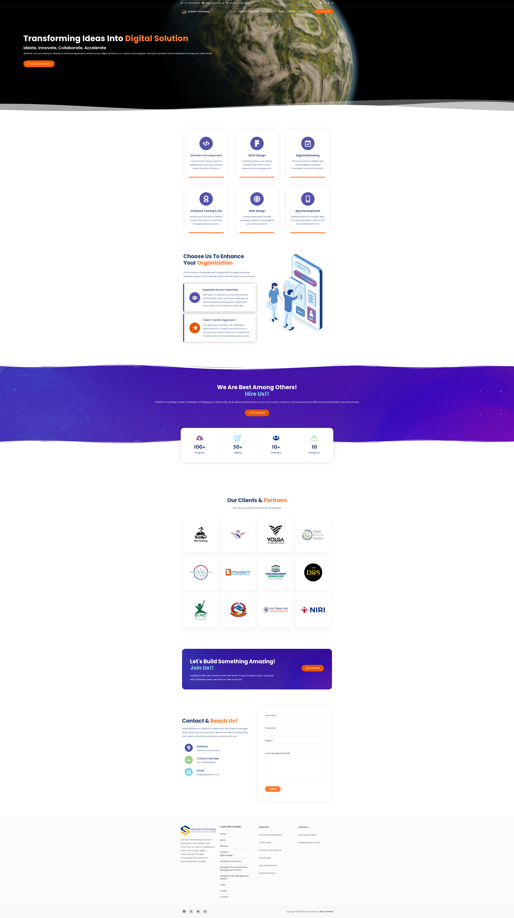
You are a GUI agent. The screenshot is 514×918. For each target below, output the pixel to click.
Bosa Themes (326, 911)
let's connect (257, 412)
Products (267, 11)
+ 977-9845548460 (191, 3)
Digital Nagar (226, 855)
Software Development (206, 155)
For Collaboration (39, 63)
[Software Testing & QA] (206, 199)
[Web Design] (257, 199)
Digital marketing (308, 155)
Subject (269, 740)
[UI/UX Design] (257, 143)
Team (281, 11)
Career (291, 11)
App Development (307, 211)
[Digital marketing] (308, 143)
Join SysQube (324, 11)
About (242, 11)
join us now (313, 668)
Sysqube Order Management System (234, 877)
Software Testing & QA (206, 211)
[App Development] (308, 199)
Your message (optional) (277, 753)
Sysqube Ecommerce (230, 861)
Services (254, 11)
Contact (304, 11)
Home (233, 11)
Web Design (257, 211)
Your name (270, 715)
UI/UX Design (257, 155)
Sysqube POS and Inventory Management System (233, 868)
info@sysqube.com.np (214, 3)
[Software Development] (206, 143)
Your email (270, 728)
